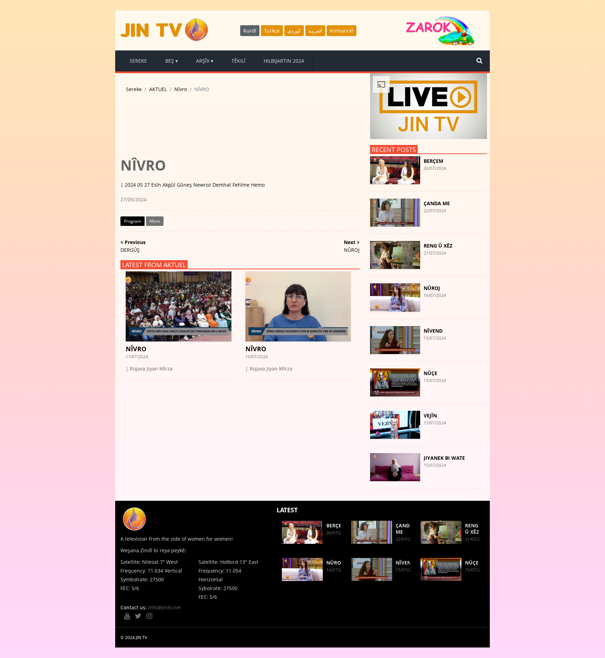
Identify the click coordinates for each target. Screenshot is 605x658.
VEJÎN (430, 415)
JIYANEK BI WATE (444, 458)
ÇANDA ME (437, 203)
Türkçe (272, 30)
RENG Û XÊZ (438, 245)
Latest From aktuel (154, 265)
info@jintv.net (164, 607)
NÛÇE (430, 373)
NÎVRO (136, 349)
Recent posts (394, 149)
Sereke (134, 89)
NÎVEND (433, 330)
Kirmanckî (341, 30)
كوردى (294, 30)
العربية (315, 30)
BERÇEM (433, 161)
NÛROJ (432, 288)
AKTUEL (158, 89)
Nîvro (180, 89)
